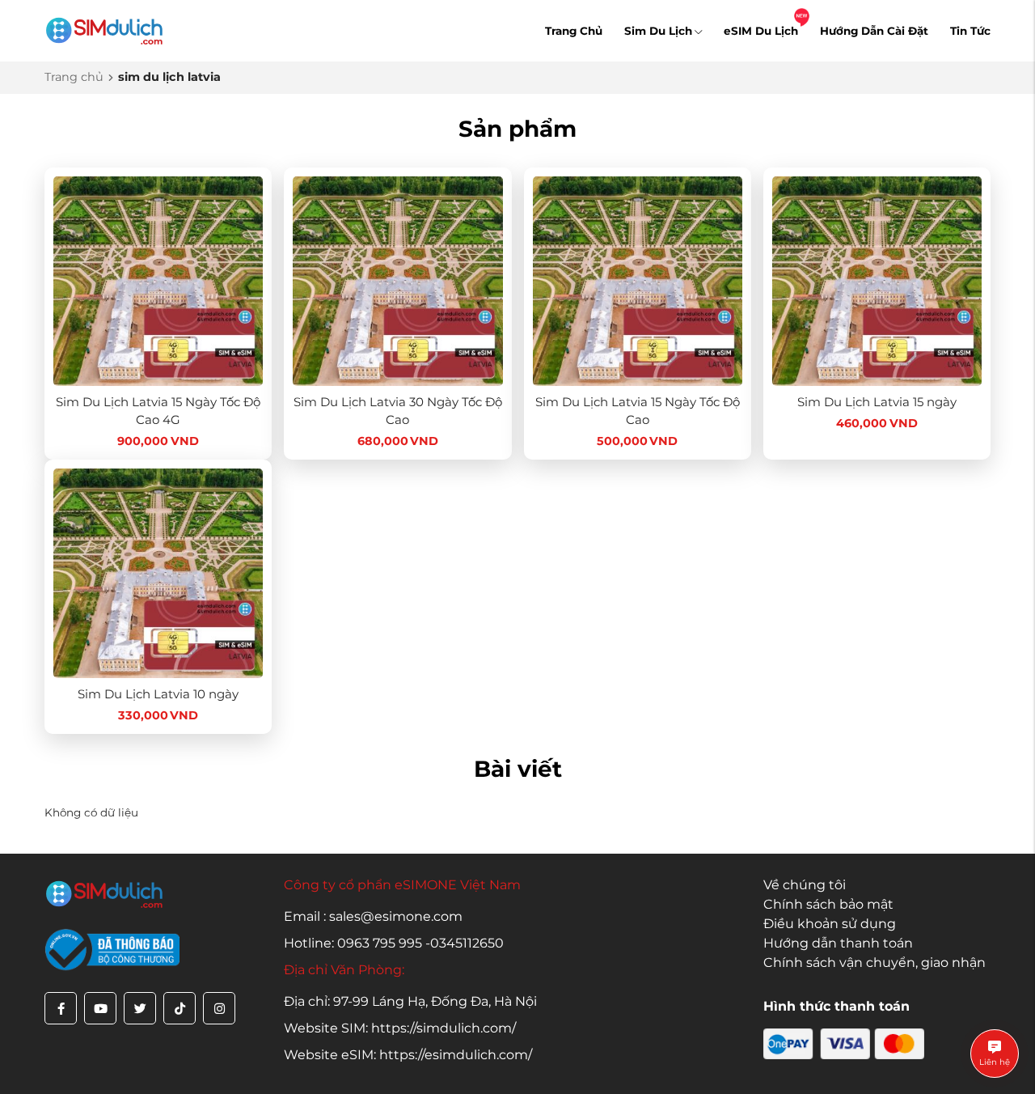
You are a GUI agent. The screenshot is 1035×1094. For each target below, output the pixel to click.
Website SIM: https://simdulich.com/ (400, 1028)
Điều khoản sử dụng (829, 923)
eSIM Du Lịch (761, 30)
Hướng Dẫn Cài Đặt (874, 30)
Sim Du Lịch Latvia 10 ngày (158, 694)
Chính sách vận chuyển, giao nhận (874, 962)
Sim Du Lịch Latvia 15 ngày (877, 401)
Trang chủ (74, 77)
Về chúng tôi (804, 885)
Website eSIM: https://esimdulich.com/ (408, 1054)
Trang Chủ (573, 30)
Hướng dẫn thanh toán (838, 943)
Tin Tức (970, 30)
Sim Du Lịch (658, 30)
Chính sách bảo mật (828, 904)
